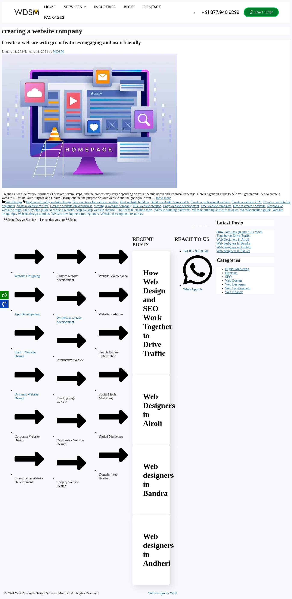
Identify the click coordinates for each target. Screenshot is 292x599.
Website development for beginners (75, 213)
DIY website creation (147, 206)
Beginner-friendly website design (48, 202)
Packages (54, 17)
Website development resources (121, 213)
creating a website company (112, 206)
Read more (163, 198)
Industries (105, 7)
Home (50, 7)
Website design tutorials (34, 213)
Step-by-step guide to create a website (48, 210)
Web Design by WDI (162, 593)
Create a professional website (210, 202)
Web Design (13, 202)
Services (73, 7)
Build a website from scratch (169, 202)
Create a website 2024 (247, 202)
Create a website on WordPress (71, 206)
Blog (129, 7)
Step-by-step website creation (95, 210)
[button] (75, 7)
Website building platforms (172, 210)
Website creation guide (255, 210)
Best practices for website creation (95, 202)
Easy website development (181, 206)
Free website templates (216, 206)
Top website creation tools (134, 210)
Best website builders (134, 202)
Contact (152, 7)
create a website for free (32, 206)
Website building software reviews (215, 210)
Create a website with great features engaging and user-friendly (71, 42)
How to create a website (249, 206)
